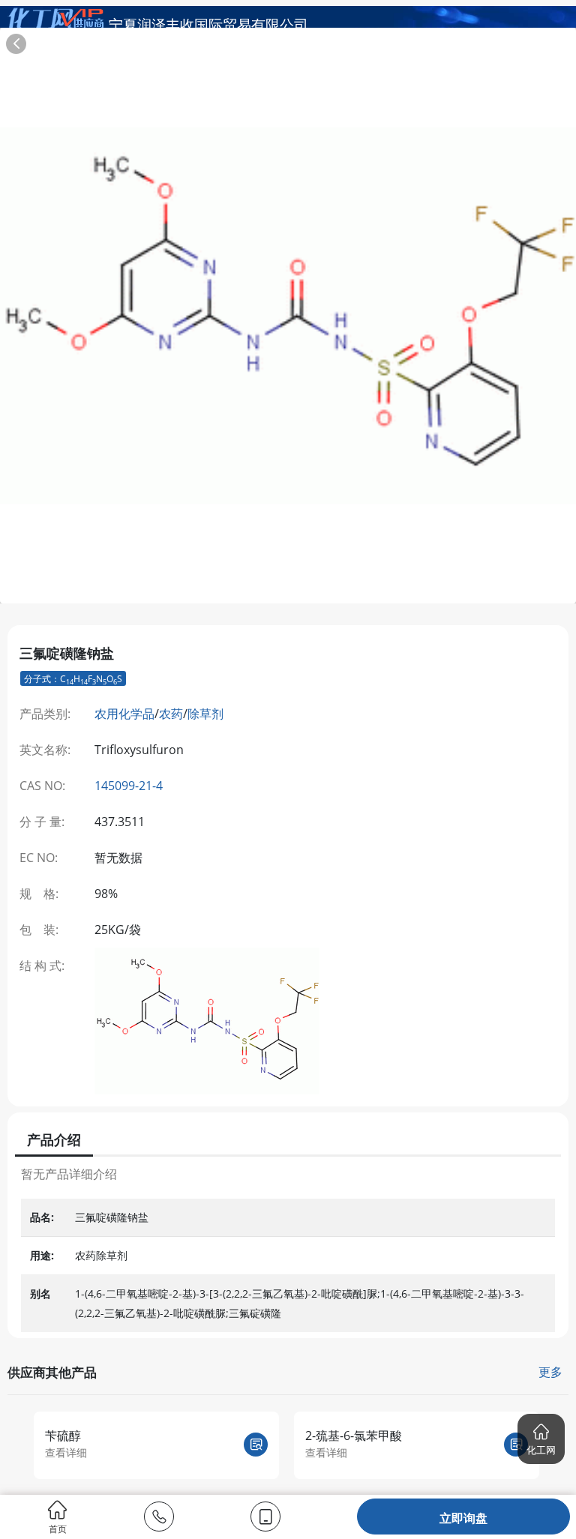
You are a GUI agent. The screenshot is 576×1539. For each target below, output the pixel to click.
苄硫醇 (63, 1435)
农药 (171, 713)
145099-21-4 (128, 785)
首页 (58, 1528)
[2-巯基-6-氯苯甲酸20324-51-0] (516, 1445)
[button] (541, 1439)
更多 (550, 1372)
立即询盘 (464, 1518)
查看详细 (66, 1452)
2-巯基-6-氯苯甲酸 (353, 1435)
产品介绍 (54, 1139)
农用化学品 (124, 713)
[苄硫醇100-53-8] (256, 1445)
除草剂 (206, 713)
